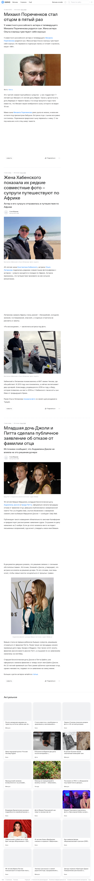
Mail (3, 879)
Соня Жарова (13, 211)
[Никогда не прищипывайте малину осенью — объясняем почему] (47, 774)
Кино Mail (23, 9)
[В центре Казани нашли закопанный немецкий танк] (76, 745)
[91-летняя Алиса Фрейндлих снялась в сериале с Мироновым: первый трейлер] (47, 833)
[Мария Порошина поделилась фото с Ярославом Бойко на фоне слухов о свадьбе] (76, 804)
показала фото (29, 399)
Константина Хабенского (27, 267)
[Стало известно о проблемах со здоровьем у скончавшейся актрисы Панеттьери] (47, 716)
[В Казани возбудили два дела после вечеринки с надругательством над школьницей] (47, 745)
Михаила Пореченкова (22, 112)
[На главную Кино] (7, 2)
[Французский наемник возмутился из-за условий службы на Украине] (17, 774)
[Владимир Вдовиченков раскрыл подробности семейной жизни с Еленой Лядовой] (17, 804)
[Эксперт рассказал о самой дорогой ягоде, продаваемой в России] (47, 862)
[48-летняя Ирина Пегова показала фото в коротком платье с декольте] (17, 862)
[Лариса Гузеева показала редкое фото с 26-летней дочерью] (76, 716)
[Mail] (2, 2)
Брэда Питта (27, 505)
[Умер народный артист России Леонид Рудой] (17, 745)
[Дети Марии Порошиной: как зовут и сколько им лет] (47, 804)
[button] (32, 238)
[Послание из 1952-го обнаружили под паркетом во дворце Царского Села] (76, 774)
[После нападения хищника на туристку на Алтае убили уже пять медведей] (17, 716)
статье (35, 674)
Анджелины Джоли (12, 505)
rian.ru (10, 89)
